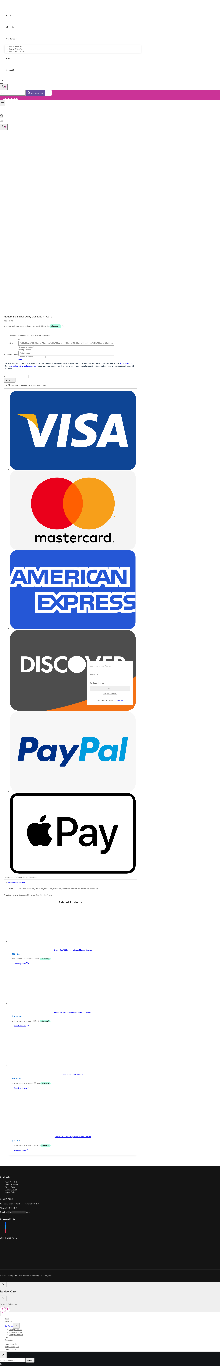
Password (94, 674)
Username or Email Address (101, 666)
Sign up (120, 700)
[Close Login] (3, 1284)
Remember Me (98, 683)
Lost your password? (110, 694)
